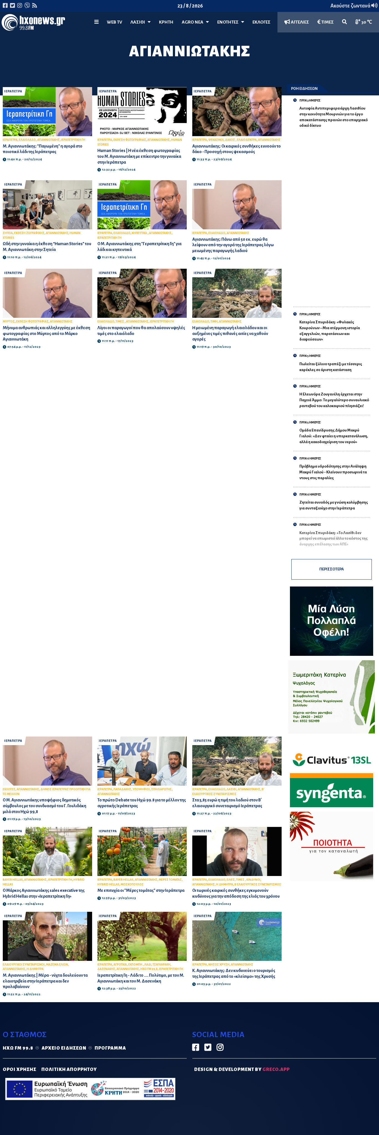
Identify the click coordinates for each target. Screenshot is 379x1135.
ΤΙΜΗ (214, 321)
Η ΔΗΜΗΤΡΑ (224, 884)
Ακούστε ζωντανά (350, 6)
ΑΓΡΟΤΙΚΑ (120, 964)
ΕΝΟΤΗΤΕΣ (229, 22)
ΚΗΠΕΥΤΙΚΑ (140, 233)
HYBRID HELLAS (108, 884)
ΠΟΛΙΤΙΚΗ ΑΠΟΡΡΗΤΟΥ (69, 1069)
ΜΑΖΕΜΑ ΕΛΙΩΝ (57, 964)
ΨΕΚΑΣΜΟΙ (216, 139)
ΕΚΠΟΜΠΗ (135, 964)
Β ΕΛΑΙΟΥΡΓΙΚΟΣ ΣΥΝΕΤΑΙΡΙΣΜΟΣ (257, 884)
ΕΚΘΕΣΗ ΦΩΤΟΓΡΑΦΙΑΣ (129, 139)
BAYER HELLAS (13, 879)
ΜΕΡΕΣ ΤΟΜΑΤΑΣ (170, 879)
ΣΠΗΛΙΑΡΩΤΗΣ (161, 789)
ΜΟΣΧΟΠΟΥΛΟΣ (132, 884)
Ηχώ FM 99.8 (18, 1048)
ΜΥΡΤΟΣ (9, 321)
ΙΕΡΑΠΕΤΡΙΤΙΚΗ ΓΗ (73, 139)
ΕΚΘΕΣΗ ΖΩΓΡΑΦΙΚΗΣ (29, 233)
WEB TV (114, 22)
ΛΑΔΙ (147, 964)
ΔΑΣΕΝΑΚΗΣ (106, 969)
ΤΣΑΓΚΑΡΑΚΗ (161, 964)
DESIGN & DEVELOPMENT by (242, 1069)
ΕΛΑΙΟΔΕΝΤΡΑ (247, 139)
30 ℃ (366, 22)
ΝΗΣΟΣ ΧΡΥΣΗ (218, 964)
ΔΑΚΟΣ (230, 139)
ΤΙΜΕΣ (327, 22)
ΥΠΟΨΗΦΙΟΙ (141, 789)
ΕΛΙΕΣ (231, 879)
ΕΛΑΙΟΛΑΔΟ (27, 139)
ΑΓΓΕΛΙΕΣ (299, 22)
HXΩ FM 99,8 (149, 969)
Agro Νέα (194, 22)
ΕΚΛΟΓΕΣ (261, 22)
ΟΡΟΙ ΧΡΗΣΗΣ (19, 1069)
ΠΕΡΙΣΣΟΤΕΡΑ (331, 569)
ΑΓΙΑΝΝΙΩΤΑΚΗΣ (48, 139)
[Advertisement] (334, 214)
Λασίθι (139, 22)
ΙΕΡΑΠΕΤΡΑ (13, 91)
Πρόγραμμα (110, 1048)
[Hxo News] (33, 23)
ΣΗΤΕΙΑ (8, 233)
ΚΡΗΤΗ (166, 22)
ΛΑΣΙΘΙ (231, 789)
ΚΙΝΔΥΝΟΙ (253, 879)
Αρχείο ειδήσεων (64, 1048)
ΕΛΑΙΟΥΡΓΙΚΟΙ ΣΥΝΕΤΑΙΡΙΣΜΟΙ (24, 964)
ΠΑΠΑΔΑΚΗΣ (122, 789)
